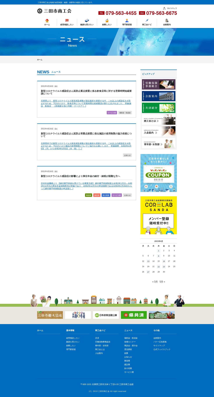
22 (159, 267)
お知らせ (127, 155)
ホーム (47, 24)
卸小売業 (106, 195)
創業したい (107, 24)
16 (164, 261)
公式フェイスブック (161, 349)
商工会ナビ (147, 24)
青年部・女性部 (101, 345)
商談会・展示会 (131, 345)
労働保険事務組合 (102, 342)
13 (148, 261)
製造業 (88, 195)
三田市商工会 (104, 391)
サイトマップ (159, 345)
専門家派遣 (127, 24)
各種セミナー (130, 342)
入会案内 (99, 353)
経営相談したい (67, 24)
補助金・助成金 (125, 113)
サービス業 (112, 113)
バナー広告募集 (160, 342)
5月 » (162, 281)
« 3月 (155, 281)
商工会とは (100, 349)
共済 (97, 338)
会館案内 (167, 24)
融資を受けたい (87, 24)
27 (148, 272)
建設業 (96, 195)
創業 (126, 353)
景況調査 (128, 349)
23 (164, 267)
